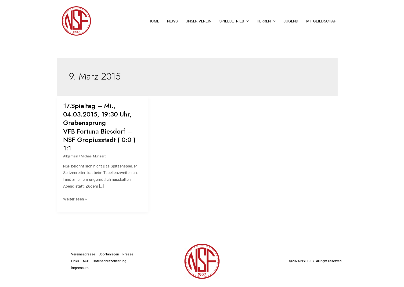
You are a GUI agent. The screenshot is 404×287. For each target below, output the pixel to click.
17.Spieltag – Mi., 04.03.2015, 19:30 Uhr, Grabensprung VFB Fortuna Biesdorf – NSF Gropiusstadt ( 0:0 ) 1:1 (99, 127)
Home (153, 21)
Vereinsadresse (83, 254)
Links (75, 261)
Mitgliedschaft (322, 21)
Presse (128, 254)
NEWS (172, 21)
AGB (86, 261)
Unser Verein (198, 21)
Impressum (80, 268)
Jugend (290, 21)
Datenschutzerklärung (109, 261)
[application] (246, 21)
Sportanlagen (109, 254)
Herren (264, 21)
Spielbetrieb (231, 21)
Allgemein (70, 156)
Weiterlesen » (75, 199)
